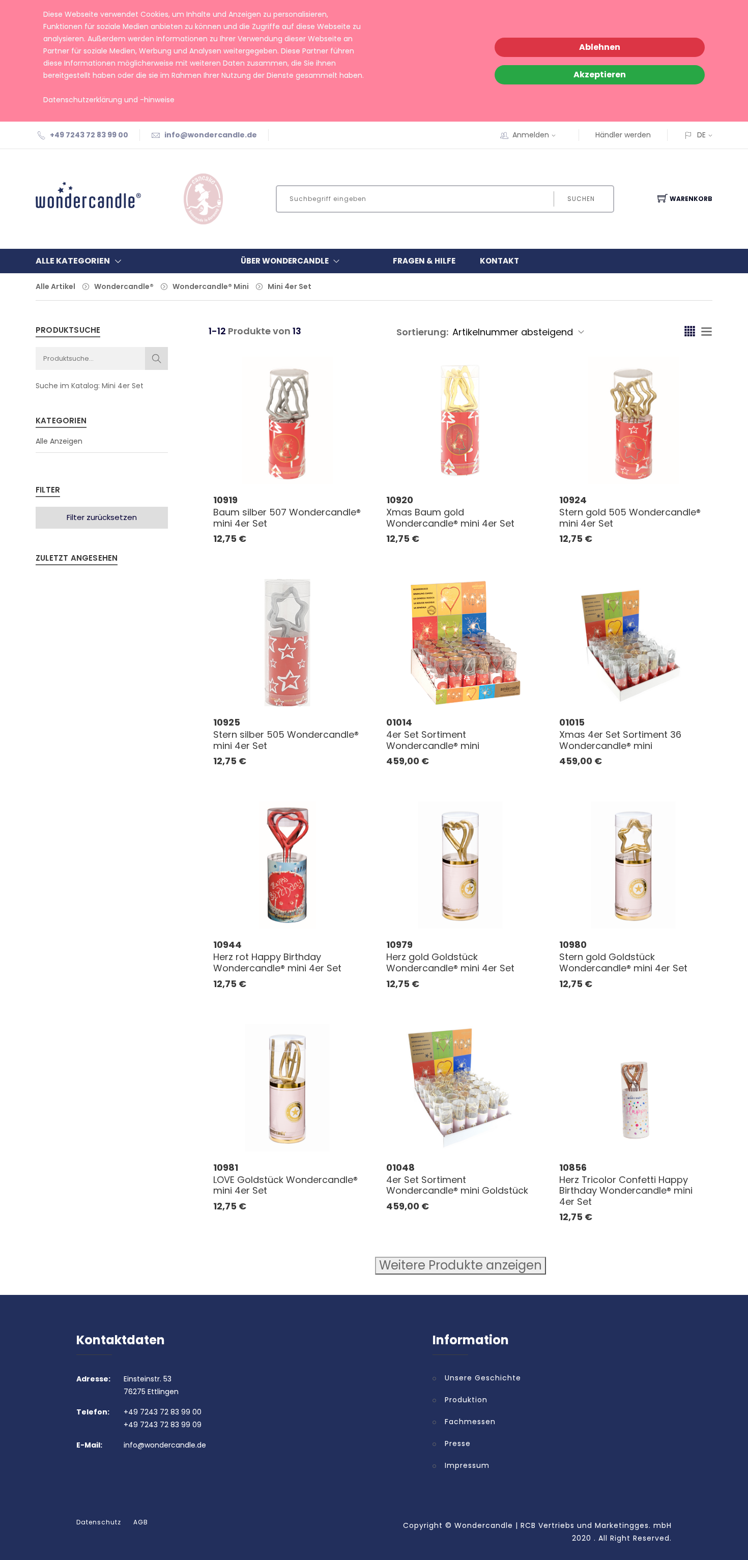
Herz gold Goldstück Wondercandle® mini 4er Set (450, 962)
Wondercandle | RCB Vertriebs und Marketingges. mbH (563, 1525)
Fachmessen (470, 1422)
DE (701, 135)
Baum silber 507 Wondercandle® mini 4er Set (287, 518)
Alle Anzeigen (59, 441)
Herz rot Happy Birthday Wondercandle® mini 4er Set (277, 962)
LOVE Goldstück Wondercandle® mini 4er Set (285, 1185)
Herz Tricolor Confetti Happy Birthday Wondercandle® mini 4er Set (626, 1190)
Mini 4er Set (289, 286)
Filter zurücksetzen (102, 517)
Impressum (467, 1465)
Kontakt (499, 260)
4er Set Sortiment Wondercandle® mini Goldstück (457, 1185)
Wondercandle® (124, 286)
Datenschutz (98, 1522)
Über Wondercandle (285, 260)
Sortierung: (422, 332)
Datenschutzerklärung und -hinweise (109, 100)
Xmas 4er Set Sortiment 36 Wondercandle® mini (620, 740)
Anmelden (530, 135)
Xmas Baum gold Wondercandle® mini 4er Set (450, 518)
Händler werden (623, 135)
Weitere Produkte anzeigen (460, 1265)
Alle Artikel (55, 286)
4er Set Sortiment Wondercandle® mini (432, 740)
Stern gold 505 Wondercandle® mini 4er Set (630, 518)
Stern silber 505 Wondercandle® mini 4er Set (286, 740)
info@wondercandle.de (210, 135)
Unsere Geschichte (483, 1378)
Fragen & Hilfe (424, 260)
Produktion (466, 1400)
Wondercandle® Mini (210, 286)
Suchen (581, 198)
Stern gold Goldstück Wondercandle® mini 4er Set (623, 962)
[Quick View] (326, 461)
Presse (458, 1443)
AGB (140, 1522)
